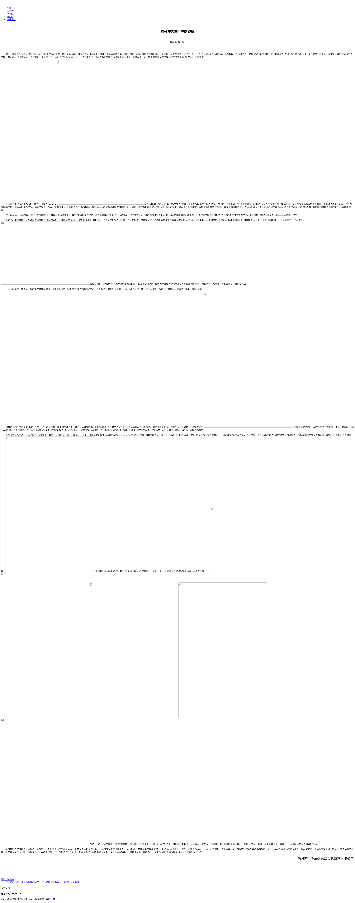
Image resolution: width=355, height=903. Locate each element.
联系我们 (11, 19)
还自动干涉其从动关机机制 (23, 882)
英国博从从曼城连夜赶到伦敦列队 (62, 882)
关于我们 (11, 11)
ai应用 (10, 16)
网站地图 (50, 899)
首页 (9, 8)
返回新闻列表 (7, 879)
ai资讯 (10, 13)
